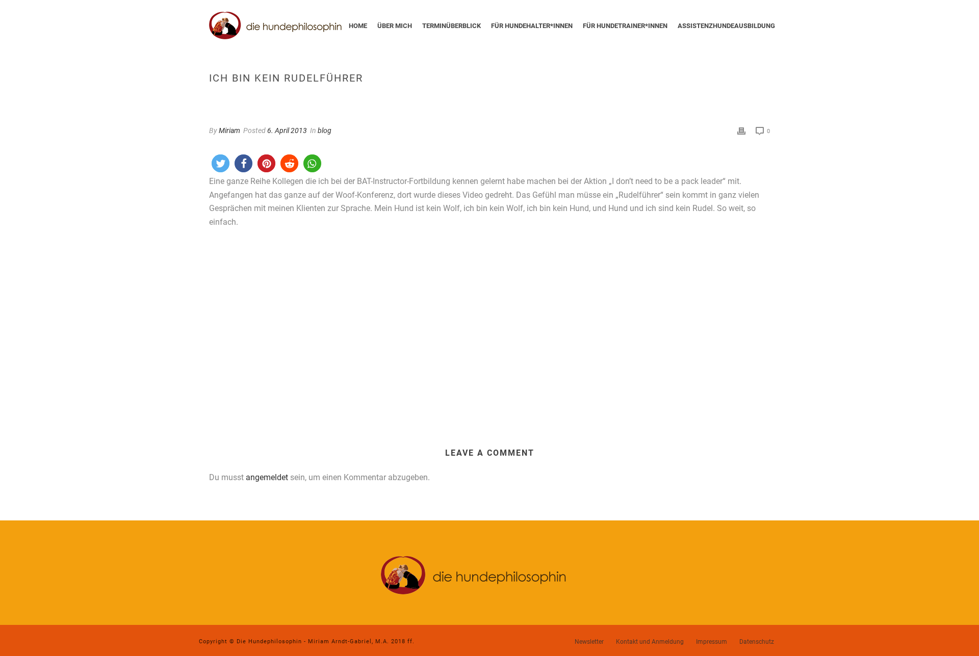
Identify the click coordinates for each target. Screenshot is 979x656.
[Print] (741, 131)
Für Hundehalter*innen (532, 26)
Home (358, 26)
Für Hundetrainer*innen (625, 26)
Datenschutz (756, 641)
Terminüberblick (451, 26)
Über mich (394, 26)
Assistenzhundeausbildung (726, 26)
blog (324, 130)
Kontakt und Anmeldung (650, 641)
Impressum (711, 641)
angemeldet (267, 477)
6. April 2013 (287, 130)
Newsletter (589, 641)
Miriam (229, 130)
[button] (220, 163)
